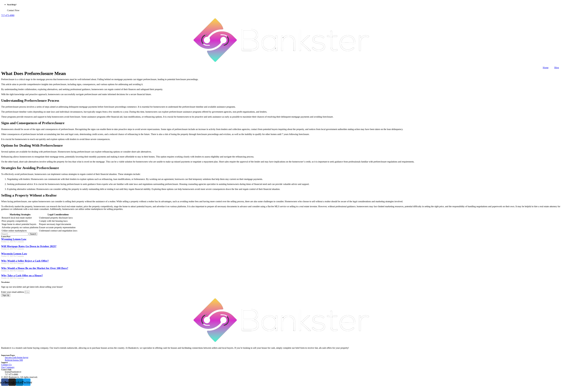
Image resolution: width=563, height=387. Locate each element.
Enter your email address (13, 292)
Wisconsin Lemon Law (14, 253)
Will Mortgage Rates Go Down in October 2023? (28, 246)
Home (545, 67)
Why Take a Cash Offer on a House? (22, 275)
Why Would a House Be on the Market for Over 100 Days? (34, 268)
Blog (556, 67)
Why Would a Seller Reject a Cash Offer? (25, 260)
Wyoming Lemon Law (13, 239)
